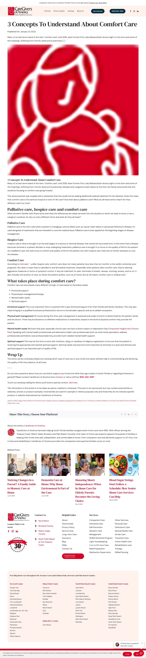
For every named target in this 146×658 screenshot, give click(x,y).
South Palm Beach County (118, 584)
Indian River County (50, 621)
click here (73, 382)
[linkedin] (138, 11)
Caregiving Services (70, 401)
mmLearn (24, 264)
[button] (46, 520)
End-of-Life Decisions (89, 401)
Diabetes (79, 401)
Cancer (43, 401)
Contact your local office (98, 3)
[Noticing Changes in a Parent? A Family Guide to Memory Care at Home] (22, 455)
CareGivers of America (34, 425)
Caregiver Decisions (52, 401)
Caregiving (61, 401)
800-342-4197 (87, 377)
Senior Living (15, 403)
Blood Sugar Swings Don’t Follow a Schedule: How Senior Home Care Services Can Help (122, 488)
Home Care (111, 401)
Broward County (16, 584)
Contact (59, 377)
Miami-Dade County (50, 584)
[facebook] (130, 11)
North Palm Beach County (85, 584)
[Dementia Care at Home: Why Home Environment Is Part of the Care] (56, 455)
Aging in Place (22, 401)
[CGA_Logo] (19, 7)
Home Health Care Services (124, 401)
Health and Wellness (102, 401)
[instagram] (134, 11)
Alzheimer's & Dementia (34, 401)
